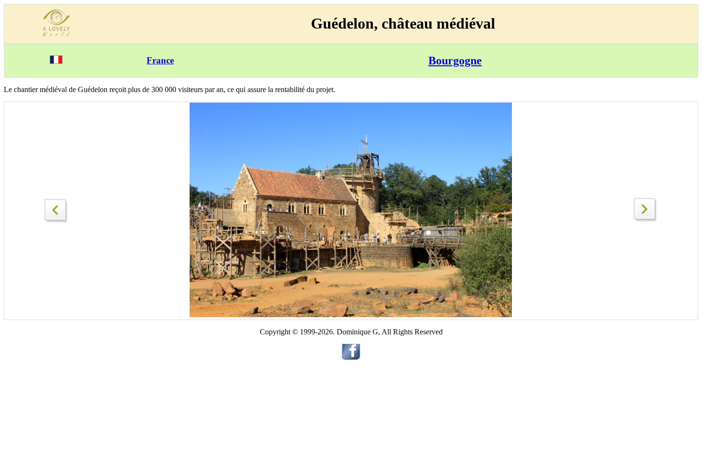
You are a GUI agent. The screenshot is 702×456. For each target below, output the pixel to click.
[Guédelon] (56, 208)
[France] (56, 61)
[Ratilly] (646, 219)
